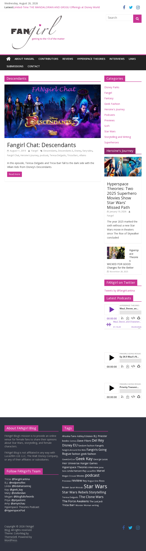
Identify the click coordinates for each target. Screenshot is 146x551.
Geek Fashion (112, 103)
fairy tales (87, 150)
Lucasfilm (91, 471)
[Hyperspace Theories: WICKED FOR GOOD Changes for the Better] (115, 248)
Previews (109, 120)
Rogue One (93, 481)
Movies (80, 475)
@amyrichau (18, 503)
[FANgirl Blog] (8, 59)
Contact (34, 66)
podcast (44, 155)
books (65, 440)
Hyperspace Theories (91, 58)
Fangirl (35, 150)
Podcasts (109, 114)
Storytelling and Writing (117, 137)
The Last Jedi (96, 501)
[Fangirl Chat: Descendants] (52, 87)
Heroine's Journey (29, 155)
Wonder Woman (83, 505)
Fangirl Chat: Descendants (41, 145)
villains (82, 155)
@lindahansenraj (21, 486)
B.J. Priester (100, 436)
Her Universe (71, 463)
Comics (73, 441)
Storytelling (97, 492)
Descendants (50, 150)
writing (95, 505)
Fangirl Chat (13, 155)
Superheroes (111, 142)
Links (132, 58)
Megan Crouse (69, 476)
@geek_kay (16, 489)
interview (93, 467)
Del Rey (98, 440)
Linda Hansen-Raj (76, 470)
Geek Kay (84, 458)
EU (75, 445)
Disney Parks (111, 87)
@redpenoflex (17, 482)
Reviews (67, 58)
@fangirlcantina (21, 479)
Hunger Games (89, 463)
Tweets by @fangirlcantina (119, 290)
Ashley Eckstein (85, 436)
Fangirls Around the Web (74, 450)
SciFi (107, 126)
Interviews (117, 58)
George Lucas (100, 459)
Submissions (15, 66)
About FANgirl (24, 58)
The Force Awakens (75, 501)
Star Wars (110, 131)
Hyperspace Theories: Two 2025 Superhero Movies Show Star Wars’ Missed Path (122, 195)
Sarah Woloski (76, 487)
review (77, 480)
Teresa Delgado (58, 155)
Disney (77, 150)
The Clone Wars (91, 496)
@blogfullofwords (24, 496)
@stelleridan (19, 493)
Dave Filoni (84, 440)
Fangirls (99, 445)
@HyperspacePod (14, 510)
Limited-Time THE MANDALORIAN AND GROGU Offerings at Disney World (56, 7)
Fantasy (108, 98)
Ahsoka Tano (69, 436)
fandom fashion (86, 445)
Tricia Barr (72, 155)
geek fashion (88, 453)
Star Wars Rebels (75, 492)
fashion (76, 453)
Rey (85, 480)
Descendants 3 (65, 150)
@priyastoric (18, 500)
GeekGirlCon (68, 459)
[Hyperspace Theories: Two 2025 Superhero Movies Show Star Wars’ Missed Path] (123, 158)
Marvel (101, 470)
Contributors (48, 58)
